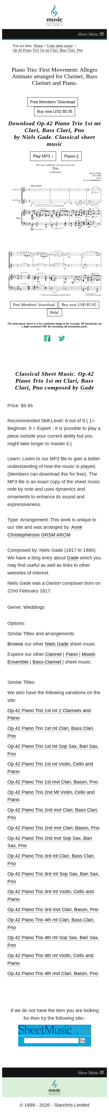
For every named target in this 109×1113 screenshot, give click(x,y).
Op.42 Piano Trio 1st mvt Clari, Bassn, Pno (52, 782)
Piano (72, 654)
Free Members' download (34, 305)
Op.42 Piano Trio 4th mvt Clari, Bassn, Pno (52, 973)
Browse (15, 644)
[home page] (54, 15)
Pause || (71, 156)
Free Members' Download (52, 102)
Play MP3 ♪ (43, 156)
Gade (87, 387)
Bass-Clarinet (47, 662)
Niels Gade (57, 644)
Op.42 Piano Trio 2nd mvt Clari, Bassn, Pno (53, 828)
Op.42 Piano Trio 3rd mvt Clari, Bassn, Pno (52, 909)
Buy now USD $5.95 (54, 111)
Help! (54, 312)
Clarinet (53, 654)
